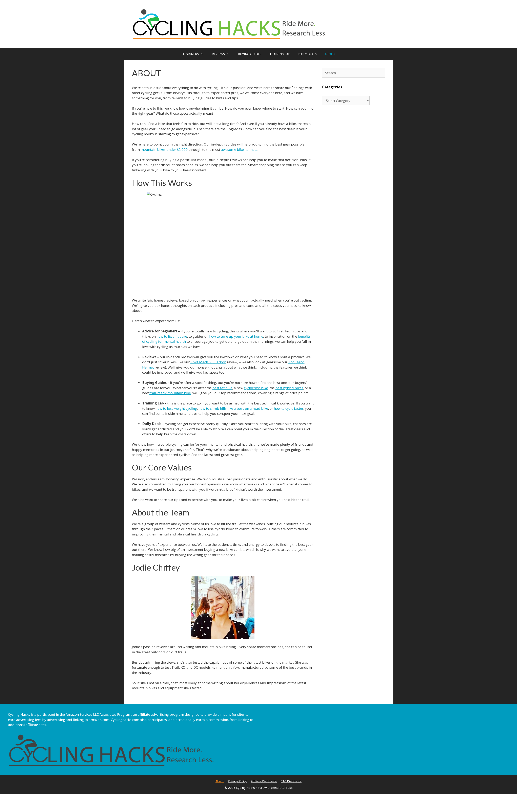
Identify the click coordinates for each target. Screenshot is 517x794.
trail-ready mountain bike (170, 393)
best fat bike (222, 387)
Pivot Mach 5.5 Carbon (208, 362)
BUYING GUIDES (249, 54)
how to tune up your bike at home (236, 336)
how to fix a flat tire (172, 336)
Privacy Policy (237, 781)
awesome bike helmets (239, 149)
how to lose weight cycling (176, 408)
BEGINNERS (190, 54)
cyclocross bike (256, 387)
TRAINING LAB (279, 54)
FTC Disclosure (291, 781)
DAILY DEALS (307, 54)
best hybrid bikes (289, 387)
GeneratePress (282, 788)
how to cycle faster (288, 408)
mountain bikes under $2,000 (164, 149)
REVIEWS (218, 54)
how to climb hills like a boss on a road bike (233, 408)
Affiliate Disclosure (264, 781)
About (219, 781)
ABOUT (330, 54)
